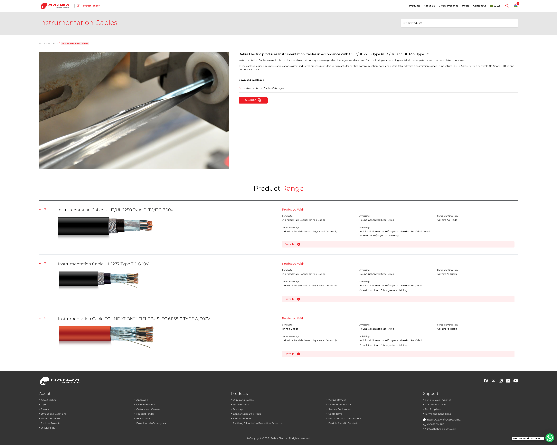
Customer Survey (435, 404)
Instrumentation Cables (75, 43)
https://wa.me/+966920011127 (444, 419)
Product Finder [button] (91, 5)
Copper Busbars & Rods (247, 414)
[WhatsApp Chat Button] (549, 437)
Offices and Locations (53, 414)
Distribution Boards (339, 404)
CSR (43, 404)
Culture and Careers (148, 409)
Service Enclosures (339, 409)
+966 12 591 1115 (435, 424)
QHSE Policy (48, 427)
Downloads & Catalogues (151, 423)
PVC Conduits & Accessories (344, 418)
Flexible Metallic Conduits (343, 423)
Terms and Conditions (438, 414)
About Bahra (48, 400)
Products (53, 43)
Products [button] (414, 5)
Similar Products (412, 23)
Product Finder (145, 414)
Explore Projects (50, 423)
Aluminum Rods (242, 418)
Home (42, 43)
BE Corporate (144, 418)
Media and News (50, 418)
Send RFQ (250, 100)
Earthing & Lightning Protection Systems (257, 423)
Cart (516, 6)
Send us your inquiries (438, 400)
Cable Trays (335, 414)
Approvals (142, 400)
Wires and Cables (243, 400)
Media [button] (465, 5)
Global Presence (448, 5)
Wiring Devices (337, 400)
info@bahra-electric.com (441, 429)
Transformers (241, 404)
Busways (238, 409)
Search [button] (507, 6)
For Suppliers (433, 409)
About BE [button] (429, 5)
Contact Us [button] (479, 5)
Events (45, 409)
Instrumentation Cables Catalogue (264, 88)
